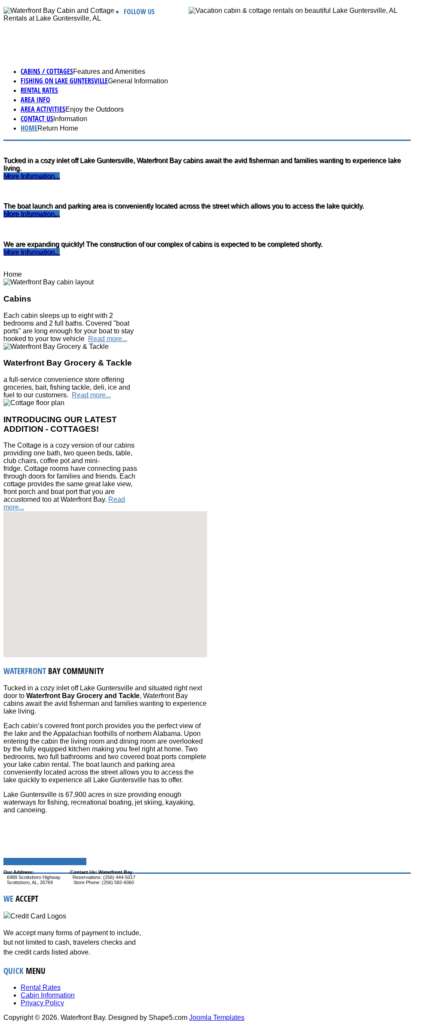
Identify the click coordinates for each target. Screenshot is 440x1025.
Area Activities (43, 109)
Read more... (107, 338)
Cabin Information (48, 995)
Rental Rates (39, 90)
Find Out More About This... (44, 861)
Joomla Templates (216, 1017)
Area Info (35, 99)
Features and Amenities (109, 71)
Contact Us (37, 118)
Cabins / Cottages (47, 71)
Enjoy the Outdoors (94, 109)
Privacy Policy (42, 1003)
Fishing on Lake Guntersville (64, 80)
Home (29, 128)
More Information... (31, 176)
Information (70, 118)
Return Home (57, 128)
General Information (138, 81)
